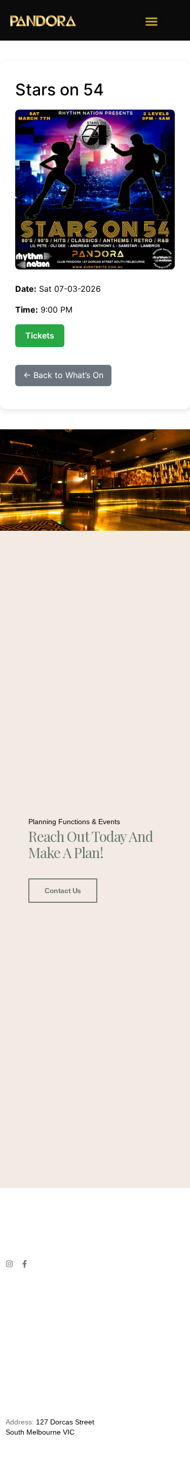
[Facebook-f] (24, 1264)
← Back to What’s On (63, 375)
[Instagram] (9, 1264)
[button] (152, 21)
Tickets (39, 335)
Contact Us (63, 891)
